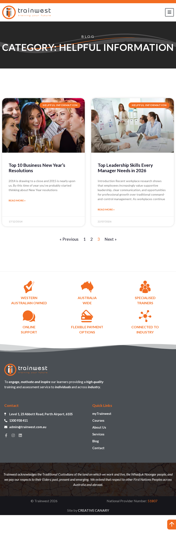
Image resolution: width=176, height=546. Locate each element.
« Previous (69, 239)
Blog (95, 441)
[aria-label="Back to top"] (171, 524)
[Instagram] (13, 435)
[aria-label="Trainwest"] (26, 12)
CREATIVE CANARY (93, 510)
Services (98, 434)
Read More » (17, 200)
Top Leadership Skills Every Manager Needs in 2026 (125, 167)
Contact (98, 448)
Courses (98, 420)
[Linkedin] (20, 435)
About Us (99, 427)
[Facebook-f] (6, 435)
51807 (152, 501)
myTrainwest (101, 413)
